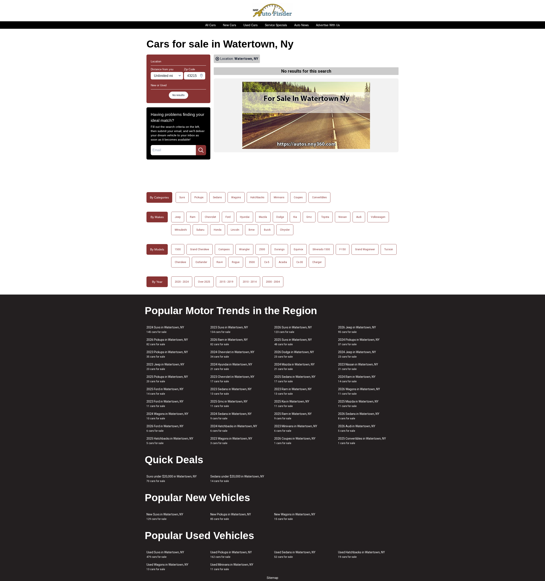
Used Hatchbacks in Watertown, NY (361, 554)
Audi (358, 217)
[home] (272, 10)
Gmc (309, 217)
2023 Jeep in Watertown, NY (165, 367)
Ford (228, 217)
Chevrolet (210, 217)
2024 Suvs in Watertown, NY (165, 330)
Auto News (301, 25)
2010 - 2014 (250, 281)
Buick (267, 229)
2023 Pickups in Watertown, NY (167, 354)
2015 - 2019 (226, 281)
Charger (317, 262)
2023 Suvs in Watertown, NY (229, 330)
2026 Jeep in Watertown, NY (357, 330)
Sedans (217, 197)
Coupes (298, 197)
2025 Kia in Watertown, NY (291, 404)
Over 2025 (204, 281)
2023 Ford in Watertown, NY (165, 404)
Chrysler (285, 229)
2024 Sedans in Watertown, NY (231, 416)
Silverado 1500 (321, 249)
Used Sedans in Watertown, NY (295, 554)
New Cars (229, 25)
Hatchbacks (257, 197)
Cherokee (180, 262)
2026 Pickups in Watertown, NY (167, 342)
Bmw (252, 229)
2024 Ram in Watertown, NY (357, 379)
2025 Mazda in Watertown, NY (358, 404)
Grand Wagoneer (365, 249)
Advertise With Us (328, 25)
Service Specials (276, 25)
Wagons (236, 197)
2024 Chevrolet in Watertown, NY (232, 354)
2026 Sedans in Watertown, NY (358, 416)
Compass (224, 249)
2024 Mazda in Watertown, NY (294, 367)
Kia (295, 217)
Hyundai (245, 217)
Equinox (298, 249)
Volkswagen (378, 217)
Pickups (199, 197)
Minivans (279, 197)
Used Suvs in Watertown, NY (165, 554)
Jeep (178, 217)
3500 (252, 262)
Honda (217, 229)
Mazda (263, 217)
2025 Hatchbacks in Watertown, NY (169, 441)
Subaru (200, 229)
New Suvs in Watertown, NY (164, 517)
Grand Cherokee (199, 249)
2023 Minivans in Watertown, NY (295, 428)
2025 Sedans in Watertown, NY (295, 379)
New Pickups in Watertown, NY (230, 517)
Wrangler (244, 249)
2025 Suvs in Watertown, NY (293, 342)
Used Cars (250, 25)
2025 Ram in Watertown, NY (293, 416)
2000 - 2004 (273, 281)
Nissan (342, 217)
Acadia (283, 262)
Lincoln (235, 229)
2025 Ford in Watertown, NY (165, 391)
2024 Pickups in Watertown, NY (359, 342)
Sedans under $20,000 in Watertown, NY (237, 479)
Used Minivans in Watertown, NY (231, 567)
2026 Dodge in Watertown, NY (294, 354)
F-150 (342, 249)
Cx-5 (266, 262)
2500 (262, 249)
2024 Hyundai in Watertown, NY (231, 367)
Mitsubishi (181, 229)
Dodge (280, 217)
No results (178, 95)
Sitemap (272, 578)
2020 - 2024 (182, 281)
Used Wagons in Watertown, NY (167, 567)
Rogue (236, 262)
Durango (279, 249)
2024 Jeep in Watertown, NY (357, 354)
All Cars (210, 25)
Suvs (182, 197)
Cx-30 (299, 262)
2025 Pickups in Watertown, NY (167, 379)
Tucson (388, 249)
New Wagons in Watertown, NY (294, 517)
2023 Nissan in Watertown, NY (358, 367)
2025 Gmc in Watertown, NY (229, 404)
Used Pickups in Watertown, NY (231, 554)
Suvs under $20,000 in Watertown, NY (171, 479)
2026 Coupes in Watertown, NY (295, 441)
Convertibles (319, 197)
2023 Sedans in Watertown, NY (231, 391)
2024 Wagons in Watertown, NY (167, 416)
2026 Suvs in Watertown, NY (293, 330)
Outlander (201, 262)
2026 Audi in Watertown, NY (356, 428)
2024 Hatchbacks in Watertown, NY (233, 428)
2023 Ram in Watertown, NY (293, 391)
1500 (178, 249)
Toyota (325, 217)
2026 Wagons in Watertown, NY (359, 391)
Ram (192, 217)
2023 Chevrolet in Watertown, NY (232, 379)
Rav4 (219, 262)
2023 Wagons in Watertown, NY (231, 441)
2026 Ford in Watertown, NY (165, 428)
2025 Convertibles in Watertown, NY (362, 441)
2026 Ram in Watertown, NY (229, 342)
